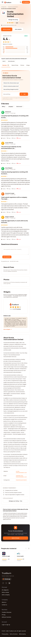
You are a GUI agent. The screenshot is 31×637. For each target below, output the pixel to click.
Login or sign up (6, 624)
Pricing (3, 614)
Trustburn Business (6, 612)
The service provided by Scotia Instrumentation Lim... (11, 147)
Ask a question (6, 257)
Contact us (4, 604)
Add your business (6, 617)
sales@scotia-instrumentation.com (21, 476)
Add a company (6, 594)
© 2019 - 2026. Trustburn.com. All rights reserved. (14, 631)
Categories (3, 6)
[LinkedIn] (9, 583)
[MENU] (2, 2)
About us (4, 602)
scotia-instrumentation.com (21, 472)
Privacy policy (5, 634)
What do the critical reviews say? (11, 83)
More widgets (7, 329)
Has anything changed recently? (11, 89)
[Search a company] (20, 2)
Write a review (5, 592)
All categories (5, 590)
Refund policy (22, 634)
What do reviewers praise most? (11, 86)
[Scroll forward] (29, 548)
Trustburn (6, 573)
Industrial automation (13, 6)
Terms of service (14, 634)
